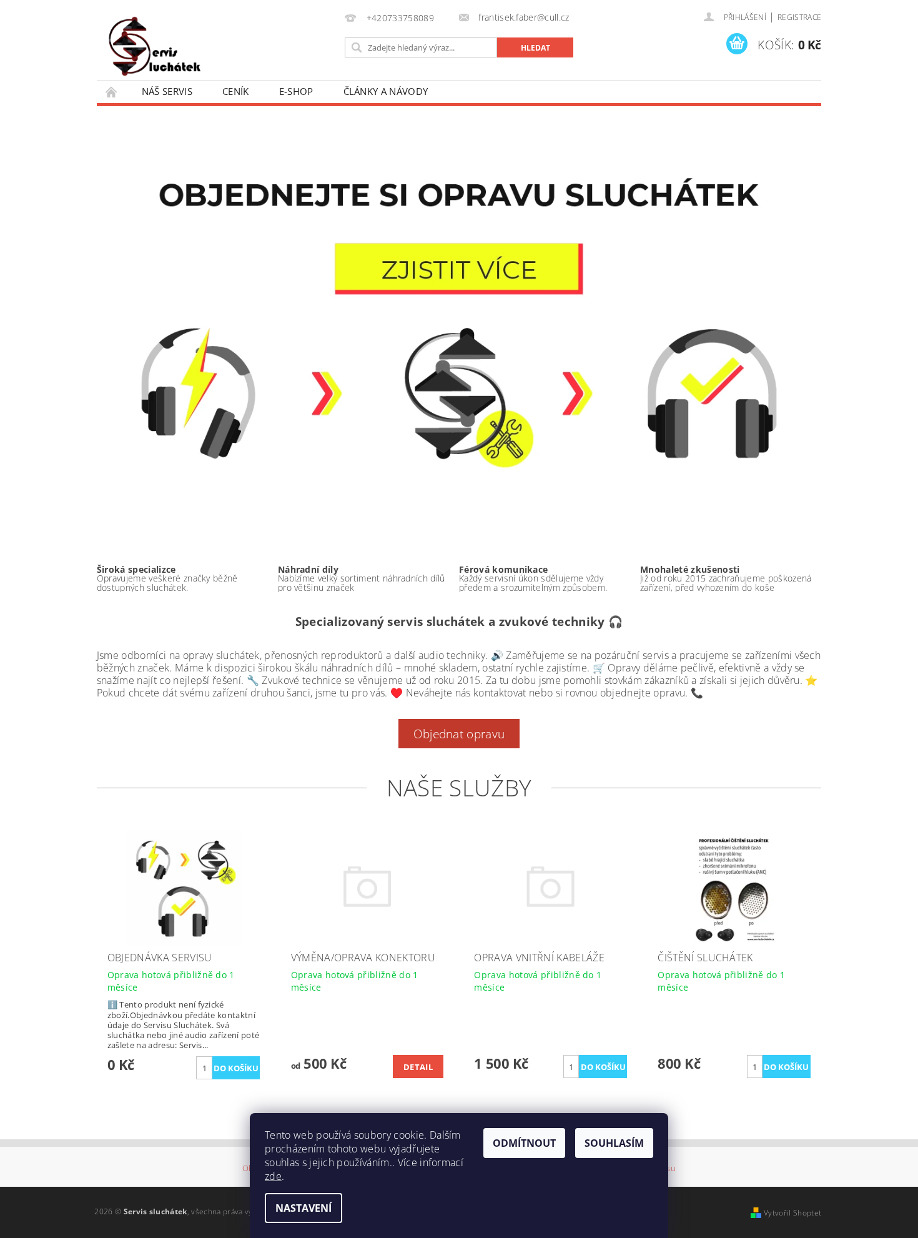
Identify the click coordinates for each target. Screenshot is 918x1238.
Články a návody (385, 91)
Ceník (235, 91)
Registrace (799, 17)
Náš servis (167, 91)
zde (273, 1176)
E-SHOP (296, 91)
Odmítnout (524, 1143)
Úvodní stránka (112, 91)
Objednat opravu (459, 733)
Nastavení (303, 1208)
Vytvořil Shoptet (792, 1212)
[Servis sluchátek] (169, 45)
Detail (418, 1066)
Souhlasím (614, 1143)
